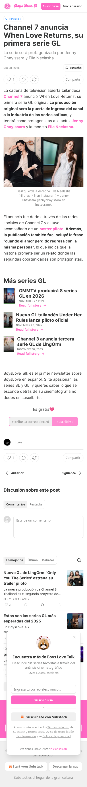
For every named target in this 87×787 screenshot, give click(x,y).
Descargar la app (65, 766)
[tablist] (24, 504)
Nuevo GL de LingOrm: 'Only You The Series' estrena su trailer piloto (30, 578)
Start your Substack (28, 766)
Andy (25, 599)
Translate (13, 18)
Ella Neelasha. (61, 127)
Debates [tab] (48, 560)
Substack (20, 777)
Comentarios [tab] (15, 504)
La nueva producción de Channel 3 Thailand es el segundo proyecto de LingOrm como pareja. (31, 591)
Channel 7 (13, 96)
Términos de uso (58, 727)
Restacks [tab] (35, 504)
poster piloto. (51, 229)
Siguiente (69, 473)
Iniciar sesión (73, 6)
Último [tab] (33, 560)
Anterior (17, 473)
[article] (43, 588)
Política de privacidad (57, 736)
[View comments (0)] (23, 79)
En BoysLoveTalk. (17, 627)
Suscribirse (51, 6)
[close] (74, 637)
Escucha (76, 68)
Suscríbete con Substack (46, 717)
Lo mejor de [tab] (14, 560)
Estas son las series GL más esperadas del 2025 (30, 618)
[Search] (79, 560)
